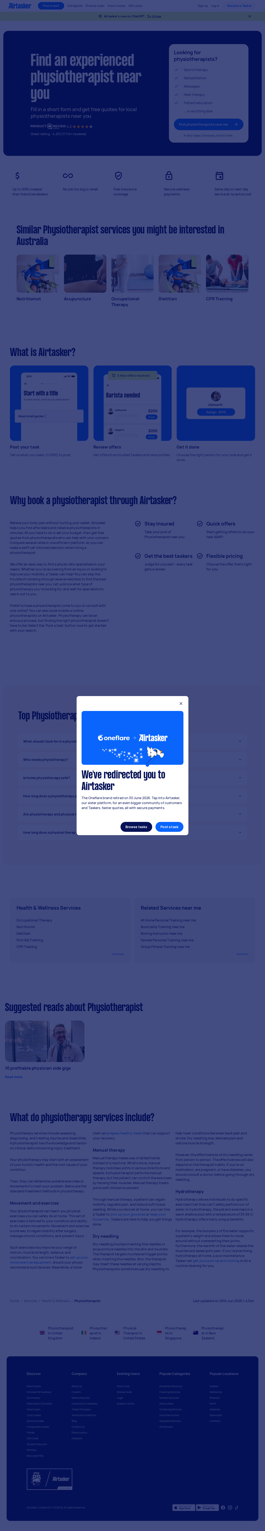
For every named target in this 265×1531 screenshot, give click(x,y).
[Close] (180, 704)
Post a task (169, 827)
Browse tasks (136, 827)
